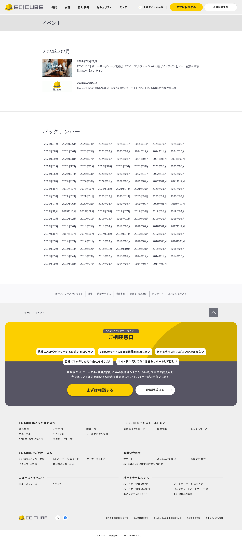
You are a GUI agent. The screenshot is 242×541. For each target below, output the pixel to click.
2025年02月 (124, 151)
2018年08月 (178, 218)
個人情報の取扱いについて (117, 518)
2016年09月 (105, 241)
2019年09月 (87, 211)
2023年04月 (69, 173)
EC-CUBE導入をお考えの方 (37, 423)
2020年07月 (51, 203)
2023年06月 (178, 166)
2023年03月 (87, 173)
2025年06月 (69, 151)
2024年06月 (105, 159)
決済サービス (104, 293)
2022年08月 (51, 181)
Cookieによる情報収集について (167, 518)
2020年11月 (123, 196)
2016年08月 (124, 241)
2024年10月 (178, 151)
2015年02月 (105, 256)
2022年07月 (69, 181)
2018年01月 (160, 226)
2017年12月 (178, 226)
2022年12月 (142, 173)
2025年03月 (105, 151)
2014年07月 (87, 263)
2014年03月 (142, 263)
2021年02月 (69, 196)
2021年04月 (178, 188)
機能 (54, 7)
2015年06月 (178, 248)
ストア (123, 7)
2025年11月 (141, 144)
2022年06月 (87, 181)
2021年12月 (178, 181)
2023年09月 (123, 166)
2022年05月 (105, 181)
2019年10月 (69, 211)
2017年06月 (141, 234)
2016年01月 (69, 248)
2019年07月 (123, 211)
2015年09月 (141, 248)
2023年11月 (87, 166)
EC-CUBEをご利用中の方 (35, 453)
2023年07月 (159, 166)
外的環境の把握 (193, 518)
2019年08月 (105, 211)
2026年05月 (69, 144)
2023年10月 (105, 166)
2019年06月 (141, 211)
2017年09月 (87, 234)
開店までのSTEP (138, 293)
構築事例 (120, 293)
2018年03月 (124, 226)
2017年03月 (51, 241)
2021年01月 (87, 196)
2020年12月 (105, 196)
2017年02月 (69, 241)
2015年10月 (123, 248)
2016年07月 (142, 241)
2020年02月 (142, 203)
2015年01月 (124, 256)
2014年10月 (178, 256)
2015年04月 (69, 256)
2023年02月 (105, 173)
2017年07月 (123, 234)
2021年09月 (87, 188)
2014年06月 (105, 263)
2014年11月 (160, 256)
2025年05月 (87, 151)
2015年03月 (87, 256)
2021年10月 (69, 188)
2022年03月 (124, 181)
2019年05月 (159, 211)
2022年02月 (142, 181)
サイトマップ (102, 535)
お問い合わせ (132, 453)
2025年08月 (51, 151)
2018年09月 (159, 218)
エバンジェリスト (177, 293)
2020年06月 (69, 203)
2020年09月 (159, 196)
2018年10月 (141, 218)
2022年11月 (160, 173)
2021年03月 (51, 196)
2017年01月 (87, 241)
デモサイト (157, 293)
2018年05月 (87, 226)
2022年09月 (178, 173)
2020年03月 (124, 203)
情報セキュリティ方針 (214, 518)
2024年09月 (51, 159)
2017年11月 (51, 234)
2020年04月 (105, 203)
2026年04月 (87, 144)
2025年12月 (124, 144)
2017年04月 (178, 234)
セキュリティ (104, 7)
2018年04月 (105, 226)
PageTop (213, 310)
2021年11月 (51, 188)
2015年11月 (105, 248)
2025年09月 (178, 144)
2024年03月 (160, 159)
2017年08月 (105, 234)
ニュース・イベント (32, 478)
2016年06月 (160, 241)
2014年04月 (124, 263)
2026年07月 (51, 144)
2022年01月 (160, 181)
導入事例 (83, 7)
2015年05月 (51, 256)
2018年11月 (123, 218)
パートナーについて (136, 478)
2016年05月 (178, 241)
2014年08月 (69, 263)
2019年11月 (51, 211)
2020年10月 (141, 196)
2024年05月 (124, 159)
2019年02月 (69, 218)
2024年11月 (160, 151)
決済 (67, 7)
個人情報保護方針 (141, 518)
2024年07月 (87, 159)
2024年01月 (51, 166)
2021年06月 (141, 188)
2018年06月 (69, 226)
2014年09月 (51, 263)
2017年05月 (159, 234)
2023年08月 (141, 166)
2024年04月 (142, 159)
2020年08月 (178, 196)
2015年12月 (87, 248)
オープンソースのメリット (69, 293)
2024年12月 (142, 151)
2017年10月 (69, 234)
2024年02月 (178, 159)
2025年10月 (159, 144)
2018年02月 (142, 226)
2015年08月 (159, 248)
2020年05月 (87, 203)
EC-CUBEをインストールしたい (144, 423)
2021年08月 (105, 188)
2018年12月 (105, 218)
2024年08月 (69, 159)
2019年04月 (178, 211)
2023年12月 (69, 166)
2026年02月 (105, 144)
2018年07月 (51, 226)
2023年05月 (51, 173)
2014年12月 (142, 256)
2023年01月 (124, 173)
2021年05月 (159, 188)
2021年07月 (123, 188)
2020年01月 (160, 203)
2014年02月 (160, 263)
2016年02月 (51, 248)
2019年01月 (87, 218)
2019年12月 (178, 203)
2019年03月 (51, 218)
